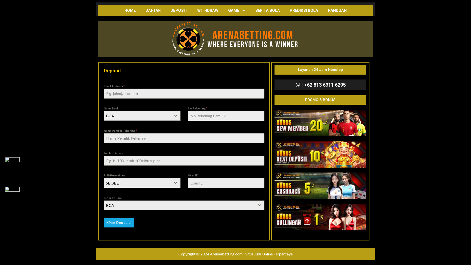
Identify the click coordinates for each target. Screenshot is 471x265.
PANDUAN (337, 10)
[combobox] (142, 116)
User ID (193, 175)
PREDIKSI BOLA (304, 10)
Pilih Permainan (114, 175)
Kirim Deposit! (119, 222)
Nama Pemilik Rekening (120, 130)
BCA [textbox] (110, 115)
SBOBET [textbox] (113, 183)
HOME (130, 10)
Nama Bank (111, 108)
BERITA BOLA (267, 10)
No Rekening (197, 108)
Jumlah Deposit (114, 153)
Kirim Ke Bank (113, 198)
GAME (233, 10)
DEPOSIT (178, 10)
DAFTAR (153, 10)
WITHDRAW (207, 10)
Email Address (114, 86)
